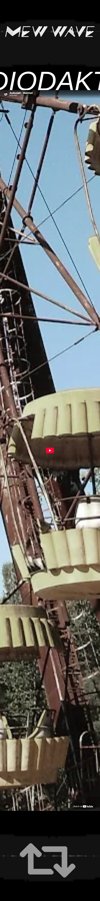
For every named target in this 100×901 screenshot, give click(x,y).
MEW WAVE (50, 31)
